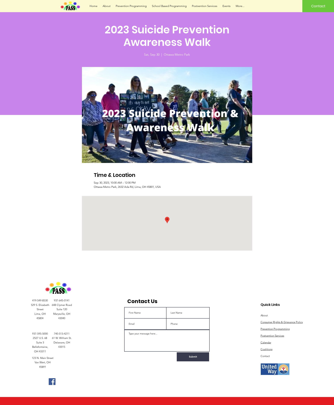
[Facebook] (52, 381)
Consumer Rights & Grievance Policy (282, 322)
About (264, 315)
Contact (265, 356)
